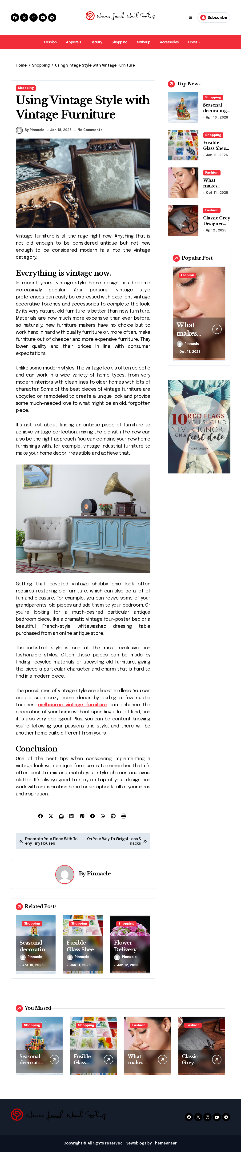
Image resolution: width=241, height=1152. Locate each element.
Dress (192, 42)
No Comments (90, 130)
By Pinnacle (34, 130)
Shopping (119, 42)
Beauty (96, 42)
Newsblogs (136, 1143)
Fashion (50, 42)
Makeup (143, 42)
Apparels (73, 42)
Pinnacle (99, 873)
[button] (220, 313)
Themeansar (165, 1143)
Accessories (169, 42)
